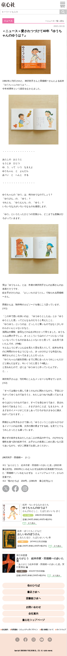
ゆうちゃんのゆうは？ (35, 507)
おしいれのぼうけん (28, 534)
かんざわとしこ (30, 511)
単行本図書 (21, 555)
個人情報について (47, 629)
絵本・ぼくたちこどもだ (29, 531)
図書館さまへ (33, 598)
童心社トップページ (33, 620)
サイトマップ (61, 629)
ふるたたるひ (24, 537)
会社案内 (33, 613)
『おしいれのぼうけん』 (34, 292)
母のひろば (33, 585)
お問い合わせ (33, 607)
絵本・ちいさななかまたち (36, 504)
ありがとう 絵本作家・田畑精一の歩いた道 (40, 559)
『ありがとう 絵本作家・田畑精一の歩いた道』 (30, 465)
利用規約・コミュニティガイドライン (24, 629)
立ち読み (30, 523)
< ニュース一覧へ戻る (54, 21)
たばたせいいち (47, 511)
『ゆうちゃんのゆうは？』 (15, 85)
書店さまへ (33, 592)
